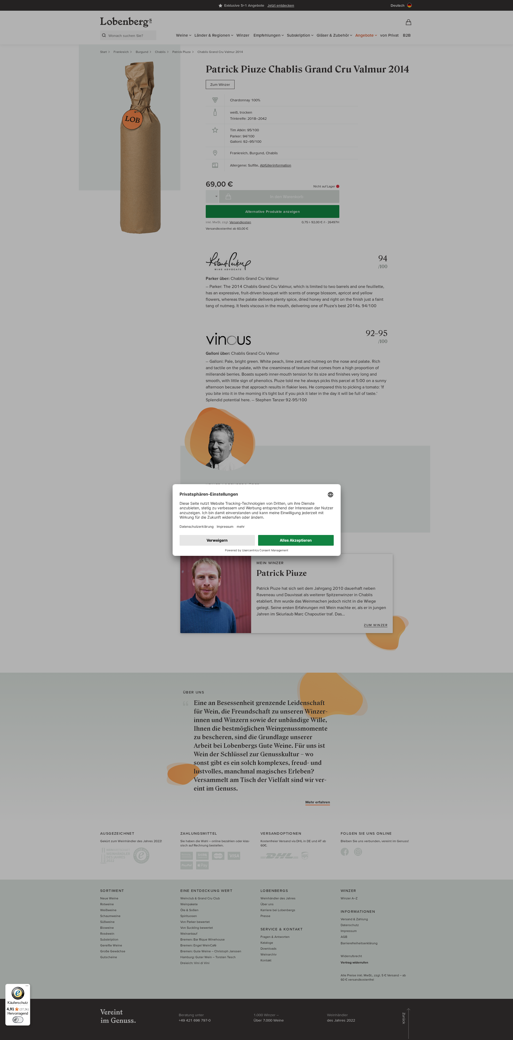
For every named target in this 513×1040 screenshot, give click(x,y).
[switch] (18, 1019)
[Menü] (27, 987)
